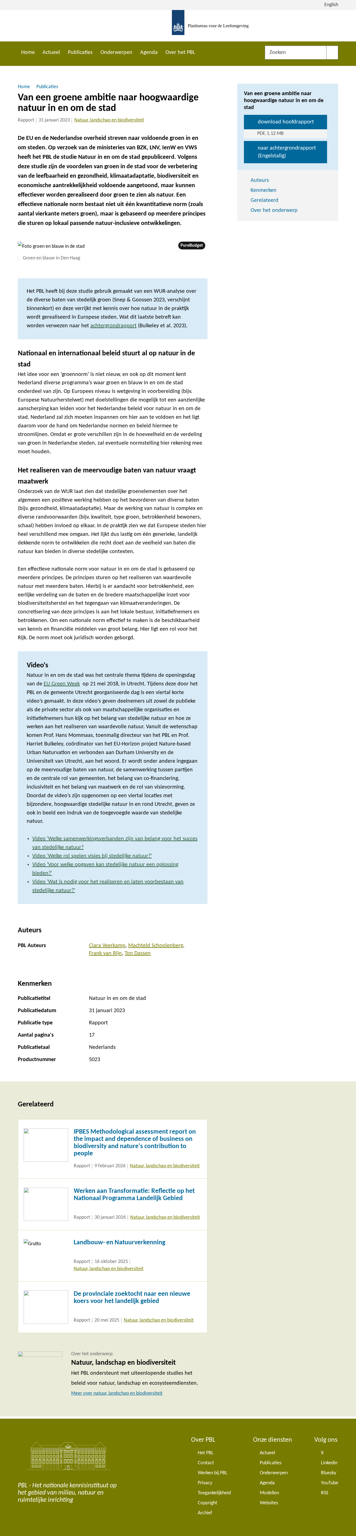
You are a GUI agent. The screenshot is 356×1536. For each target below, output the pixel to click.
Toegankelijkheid (214, 1493)
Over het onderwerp (274, 210)
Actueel (51, 52)
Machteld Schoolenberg (155, 945)
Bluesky (328, 1473)
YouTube (329, 1483)
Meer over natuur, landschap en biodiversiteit (116, 1393)
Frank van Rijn (105, 953)
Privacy (205, 1483)
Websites (269, 1503)
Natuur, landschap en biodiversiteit (109, 120)
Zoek (332, 53)
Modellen (269, 1493)
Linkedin (329, 1463)
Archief (205, 1513)
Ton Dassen (138, 953)
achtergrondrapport (113, 326)
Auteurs (260, 180)
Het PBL (206, 1453)
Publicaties (80, 52)
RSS (324, 1493)
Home (28, 52)
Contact (206, 1463)
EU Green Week (62, 684)
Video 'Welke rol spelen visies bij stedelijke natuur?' (92, 856)
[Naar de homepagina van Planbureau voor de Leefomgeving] (178, 25)
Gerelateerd (264, 200)
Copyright (207, 1503)
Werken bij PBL (213, 1473)
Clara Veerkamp (107, 945)
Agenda (149, 52)
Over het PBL (180, 52)
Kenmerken (263, 190)
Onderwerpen (116, 52)
